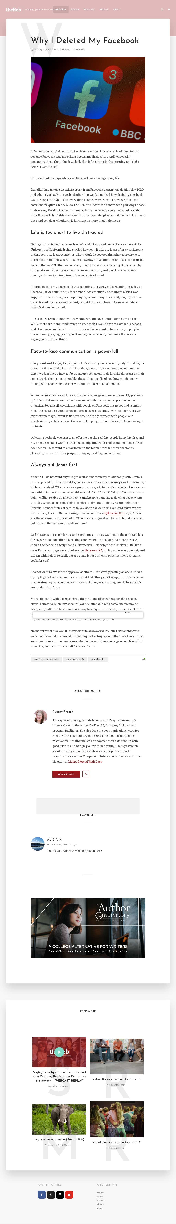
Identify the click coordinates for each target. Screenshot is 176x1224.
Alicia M (54, 839)
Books (75, 10)
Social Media (98, 659)
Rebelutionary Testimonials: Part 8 (116, 1079)
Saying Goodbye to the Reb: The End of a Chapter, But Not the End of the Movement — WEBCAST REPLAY (59, 1076)
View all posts (66, 774)
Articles (60, 10)
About (117, 10)
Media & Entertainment (46, 659)
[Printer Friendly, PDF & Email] (143, 660)
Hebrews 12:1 (93, 550)
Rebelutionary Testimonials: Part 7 (116, 1142)
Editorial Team (60, 1086)
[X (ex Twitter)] (51, 1195)
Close (127, 613)
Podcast (89, 10)
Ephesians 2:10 (114, 513)
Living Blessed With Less (85, 761)
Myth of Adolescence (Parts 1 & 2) (59, 1139)
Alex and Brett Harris (60, 1145)
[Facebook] (42, 1195)
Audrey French (42, 49)
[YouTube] (69, 1195)
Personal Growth (75, 659)
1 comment (79, 49)
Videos (104, 10)
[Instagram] (60, 1195)
